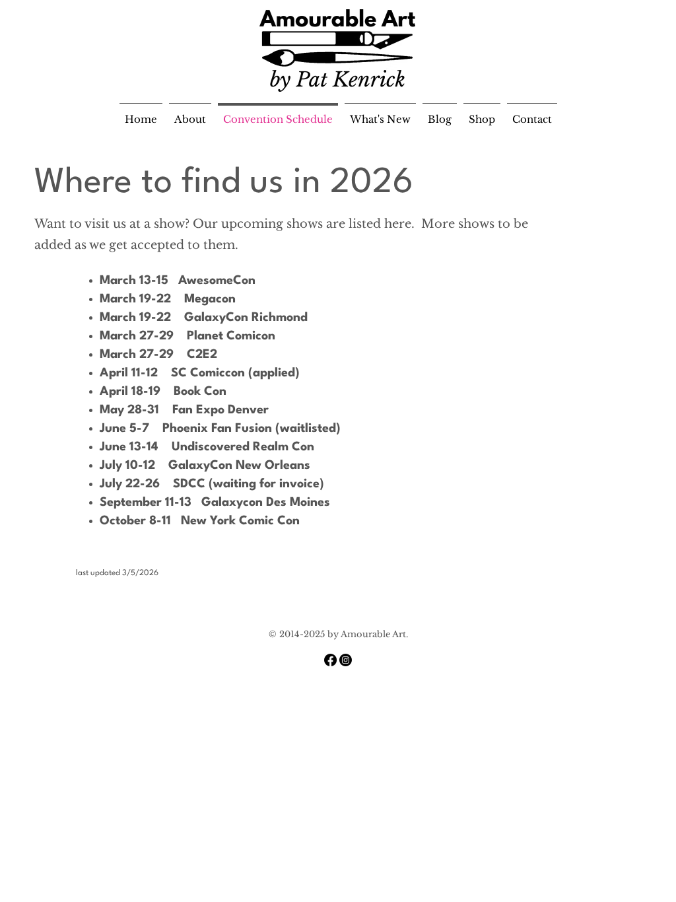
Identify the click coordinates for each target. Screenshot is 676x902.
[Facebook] (330, 660)
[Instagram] (345, 660)
